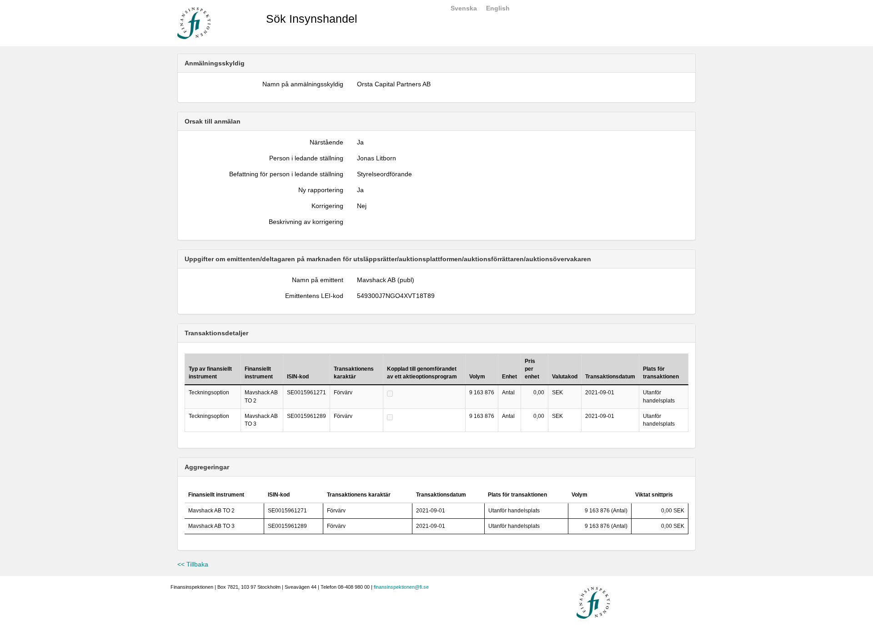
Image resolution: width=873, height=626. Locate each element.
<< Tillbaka (192, 564)
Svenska (464, 8)
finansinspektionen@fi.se (401, 587)
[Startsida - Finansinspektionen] (194, 22)
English (498, 8)
